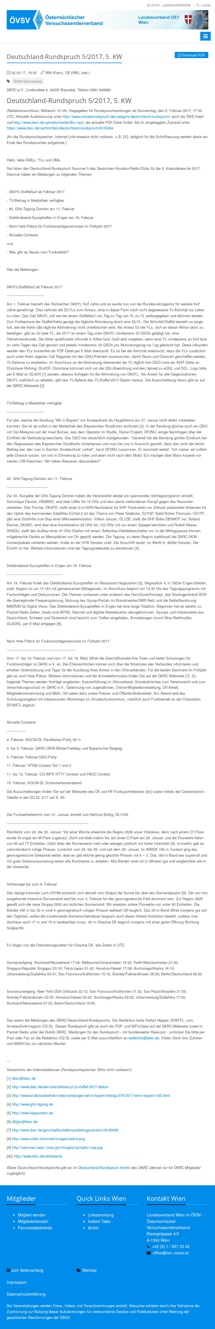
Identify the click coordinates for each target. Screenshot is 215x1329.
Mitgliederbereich (33, 1221)
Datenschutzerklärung (26, 1294)
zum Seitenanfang (26, 1270)
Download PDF (193, 54)
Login (206, 5)
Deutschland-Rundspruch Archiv (104, 1167)
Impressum (17, 1282)
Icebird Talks (99, 1221)
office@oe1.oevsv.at (171, 1252)
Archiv (93, 1227)
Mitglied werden (32, 1215)
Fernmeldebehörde (35, 1227)
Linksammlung (101, 1215)
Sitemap (89, 1270)
